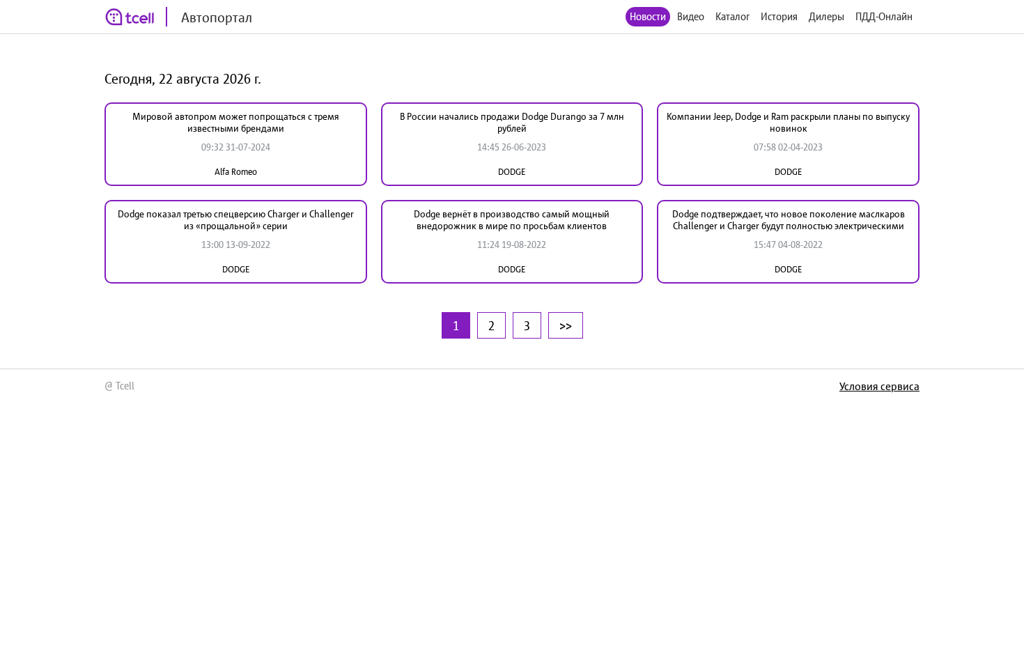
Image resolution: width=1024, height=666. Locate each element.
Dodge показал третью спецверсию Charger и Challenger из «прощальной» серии (236, 219)
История (779, 16)
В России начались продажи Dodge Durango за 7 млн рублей (512, 122)
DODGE (511, 171)
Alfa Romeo (236, 171)
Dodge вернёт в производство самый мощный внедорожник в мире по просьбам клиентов (512, 219)
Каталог (732, 16)
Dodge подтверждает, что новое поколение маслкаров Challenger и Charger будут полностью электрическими (788, 219)
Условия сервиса (879, 386)
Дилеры (826, 16)
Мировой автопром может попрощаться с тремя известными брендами (235, 122)
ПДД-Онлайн (884, 16)
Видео (690, 16)
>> (565, 325)
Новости (648, 16)
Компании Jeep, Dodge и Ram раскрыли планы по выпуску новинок (788, 122)
